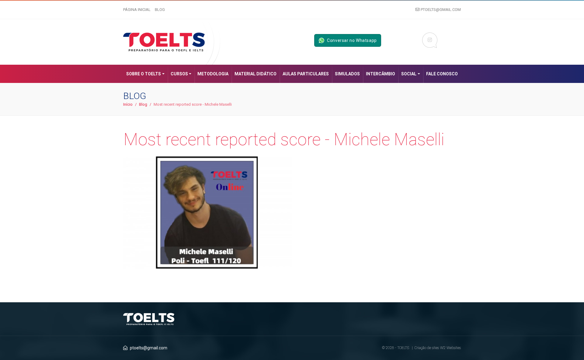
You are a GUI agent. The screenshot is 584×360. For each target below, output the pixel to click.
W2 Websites (450, 348)
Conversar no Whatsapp (352, 40)
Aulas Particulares (306, 73)
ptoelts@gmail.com (441, 9)
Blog (160, 9)
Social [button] (408, 73)
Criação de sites (427, 348)
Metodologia (212, 73)
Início (128, 104)
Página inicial (137, 9)
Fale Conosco (442, 73)
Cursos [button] (179, 73)
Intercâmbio (380, 73)
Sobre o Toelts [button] (143, 73)
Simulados (347, 73)
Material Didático (255, 73)
